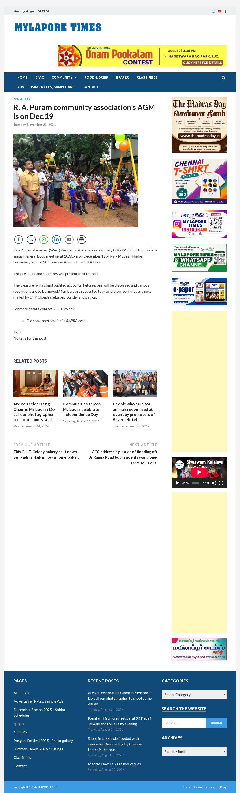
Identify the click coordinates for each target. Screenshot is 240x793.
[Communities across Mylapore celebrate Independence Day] (85, 398)
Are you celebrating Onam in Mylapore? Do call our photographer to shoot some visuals (34, 411)
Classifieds (147, 77)
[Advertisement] (199, 381)
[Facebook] (226, 11)
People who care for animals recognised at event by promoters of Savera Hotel (134, 411)
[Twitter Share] (31, 239)
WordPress (205, 787)
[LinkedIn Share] (56, 239)
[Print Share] (81, 239)
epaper (122, 77)
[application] (199, 472)
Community (62, 77)
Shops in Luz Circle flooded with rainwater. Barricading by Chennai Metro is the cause (115, 744)
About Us (21, 692)
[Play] (177, 483)
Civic (39, 77)
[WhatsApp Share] (43, 239)
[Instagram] (213, 11)
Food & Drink (96, 77)
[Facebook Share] (18, 239)
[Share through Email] (69, 239)
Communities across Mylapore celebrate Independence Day (82, 409)
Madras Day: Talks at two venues (114, 764)
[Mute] (214, 483)
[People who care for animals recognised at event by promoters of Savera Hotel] (135, 398)
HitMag (222, 787)
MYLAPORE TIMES (46, 787)
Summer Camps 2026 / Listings (38, 749)
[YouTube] (220, 11)
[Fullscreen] (221, 483)
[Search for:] (194, 723)
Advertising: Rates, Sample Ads (46, 87)
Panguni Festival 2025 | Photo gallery (43, 740)
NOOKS (20, 732)
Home (22, 77)
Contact (90, 87)
